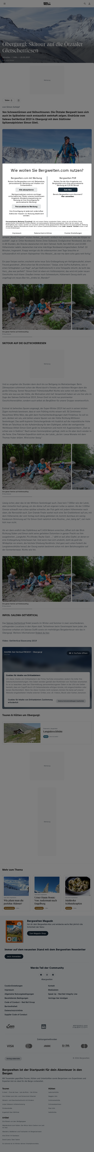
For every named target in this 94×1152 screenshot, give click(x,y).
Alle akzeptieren (26, 190)
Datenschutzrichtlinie (43, 233)
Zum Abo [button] (68, 190)
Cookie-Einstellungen (73, 233)
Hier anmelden (67, 196)
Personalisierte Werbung (26, 207)
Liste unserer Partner (70, 226)
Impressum (16, 233)
